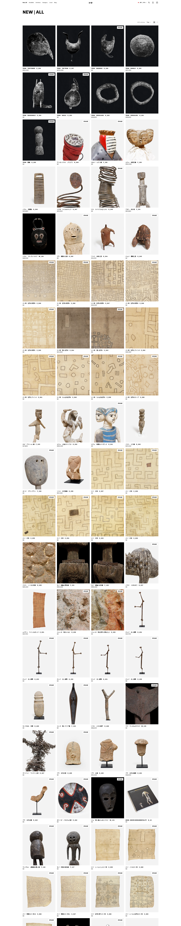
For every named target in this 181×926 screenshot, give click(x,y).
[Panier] (157, 2)
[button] (149, 22)
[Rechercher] (149, 2)
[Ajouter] (52, 63)
